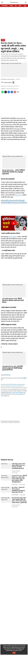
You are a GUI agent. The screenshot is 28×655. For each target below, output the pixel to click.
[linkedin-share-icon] (12, 93)
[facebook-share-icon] (8, 93)
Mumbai (20, 386)
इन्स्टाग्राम (13, 393)
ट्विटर (10, 393)
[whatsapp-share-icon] (2, 93)
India (14, 386)
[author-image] (2, 82)
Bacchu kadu (16, 422)
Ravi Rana (18, 195)
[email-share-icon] (15, 93)
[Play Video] (14, 223)
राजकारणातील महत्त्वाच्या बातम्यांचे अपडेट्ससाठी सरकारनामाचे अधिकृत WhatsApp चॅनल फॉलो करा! (13, 201)
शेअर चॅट (17, 393)
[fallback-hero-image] (6, 466)
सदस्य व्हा (8, 375)
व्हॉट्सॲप (3, 394)
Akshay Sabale (8, 83)
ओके (14, 653)
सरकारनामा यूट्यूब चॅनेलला (20, 394)
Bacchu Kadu (12, 237)
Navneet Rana (4, 422)
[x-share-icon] (5, 93)
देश (15, 5)
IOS (2, 391)
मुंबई (20, 5)
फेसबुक (7, 393)
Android (22, 389)
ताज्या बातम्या (4, 5)
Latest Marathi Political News (10, 384)
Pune (16, 386)
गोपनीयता (20, 649)
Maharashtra (9, 386)
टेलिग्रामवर (21, 393)
